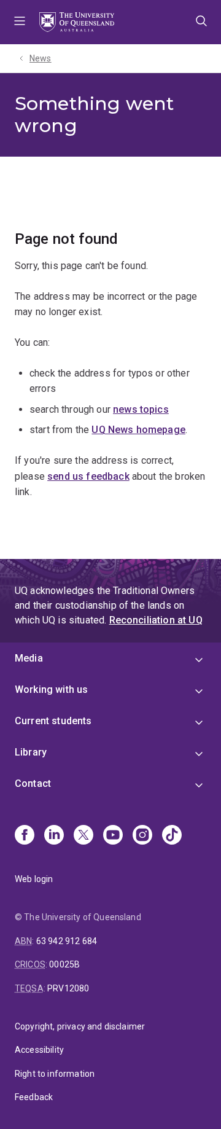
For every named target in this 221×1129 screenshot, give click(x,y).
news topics (141, 409)
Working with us (51, 689)
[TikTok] (172, 836)
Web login (34, 879)
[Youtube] (113, 836)
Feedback (34, 1097)
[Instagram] (142, 836)
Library (31, 752)
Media (29, 658)
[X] (83, 836)
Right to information (55, 1074)
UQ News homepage (138, 430)
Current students (53, 721)
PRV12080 (68, 988)
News (40, 58)
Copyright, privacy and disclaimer (80, 1026)
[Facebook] (24, 836)
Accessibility (39, 1050)
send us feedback (88, 476)
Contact (33, 783)
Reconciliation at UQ (156, 620)
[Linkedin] (54, 836)
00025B (64, 964)
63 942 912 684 (66, 941)
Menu (19, 22)
